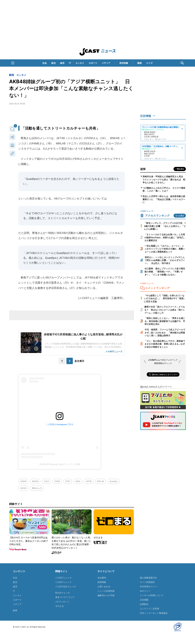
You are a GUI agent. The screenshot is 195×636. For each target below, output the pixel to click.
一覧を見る (180, 169)
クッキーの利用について (151, 595)
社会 (45, 63)
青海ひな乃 (37, 488)
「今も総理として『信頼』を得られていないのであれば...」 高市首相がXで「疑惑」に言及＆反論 (165, 298)
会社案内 (102, 577)
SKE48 (23, 488)
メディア (106, 63)
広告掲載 (144, 599)
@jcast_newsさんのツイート (156, 386)
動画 (139, 63)
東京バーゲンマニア (64, 597)
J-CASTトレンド (63, 582)
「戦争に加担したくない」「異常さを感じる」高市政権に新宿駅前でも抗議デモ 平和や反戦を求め (165, 321)
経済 (62, 63)
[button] (12, 63)
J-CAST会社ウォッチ (65, 586)
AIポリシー (145, 591)
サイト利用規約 (147, 582)
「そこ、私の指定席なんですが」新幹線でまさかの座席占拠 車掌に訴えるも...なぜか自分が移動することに (165, 344)
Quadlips (113, 481)
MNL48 (100, 481)
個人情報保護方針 (148, 577)
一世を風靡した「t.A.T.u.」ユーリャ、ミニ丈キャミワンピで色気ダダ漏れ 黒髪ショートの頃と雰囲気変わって (165, 249)
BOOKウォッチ (62, 592)
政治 (53, 63)
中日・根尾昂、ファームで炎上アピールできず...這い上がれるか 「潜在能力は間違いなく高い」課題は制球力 (165, 332)
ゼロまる (59, 606)
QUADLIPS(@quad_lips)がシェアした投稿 (59, 464)
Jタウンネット (62, 601)
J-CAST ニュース (97, 52)
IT (70, 63)
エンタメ (80, 63)
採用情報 (102, 582)
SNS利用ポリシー (148, 586)
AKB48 (23, 481)
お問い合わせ (104, 586)
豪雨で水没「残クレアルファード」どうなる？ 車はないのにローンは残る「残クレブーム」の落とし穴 (164, 309)
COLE (46, 481)
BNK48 (35, 481)
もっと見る (180, 216)
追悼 (143, 169)
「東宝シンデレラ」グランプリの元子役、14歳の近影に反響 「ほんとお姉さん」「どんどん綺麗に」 (165, 226)
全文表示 (79, 360)
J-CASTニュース (63, 577)
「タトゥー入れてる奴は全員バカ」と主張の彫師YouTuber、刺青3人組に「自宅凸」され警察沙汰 (165, 237)
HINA (77, 481)
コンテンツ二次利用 (149, 608)
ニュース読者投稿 (106, 591)
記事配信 (144, 604)
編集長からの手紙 (106, 595)
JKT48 (89, 481)
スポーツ (93, 63)
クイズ (149, 63)
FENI (68, 481)
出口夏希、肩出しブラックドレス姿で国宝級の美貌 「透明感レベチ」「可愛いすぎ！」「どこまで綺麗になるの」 (165, 271)
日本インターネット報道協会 (154, 613)
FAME (57, 481)
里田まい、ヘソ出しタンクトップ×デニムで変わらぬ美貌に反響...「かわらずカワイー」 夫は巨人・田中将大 (165, 260)
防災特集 (124, 63)
